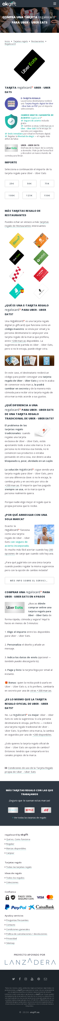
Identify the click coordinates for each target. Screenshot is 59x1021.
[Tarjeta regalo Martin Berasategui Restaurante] (41, 298)
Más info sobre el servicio (32, 580)
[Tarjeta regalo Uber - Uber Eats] (17, 264)
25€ (12, 183)
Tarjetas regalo (20, 41)
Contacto (10, 924)
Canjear (10, 853)
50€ (29, 183)
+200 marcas (18, 340)
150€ (47, 195)
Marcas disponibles (16, 848)
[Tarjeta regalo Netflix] (21, 810)
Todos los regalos (15, 877)
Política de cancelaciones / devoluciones (26, 933)
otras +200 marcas (42, 125)
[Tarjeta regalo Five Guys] (17, 281)
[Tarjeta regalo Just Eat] (41, 247)
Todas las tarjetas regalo (19, 867)
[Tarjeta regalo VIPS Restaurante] (41, 281)
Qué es (10, 839)
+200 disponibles (42, 734)
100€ (12, 195)
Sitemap (10, 943)
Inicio (7, 41)
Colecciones (12, 882)
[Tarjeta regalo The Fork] (41, 264)
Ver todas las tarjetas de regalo (30, 817)
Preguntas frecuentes (17, 920)
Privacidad (11, 938)
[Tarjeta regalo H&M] (38, 810)
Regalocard (10, 44)
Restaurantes (37, 41)
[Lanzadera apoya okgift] (30, 963)
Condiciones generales (18, 929)
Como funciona (22, 839)
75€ (47, 183)
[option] (21, 810)
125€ (29, 195)
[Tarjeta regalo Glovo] (17, 247)
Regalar (10, 843)
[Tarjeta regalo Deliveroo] (17, 298)
